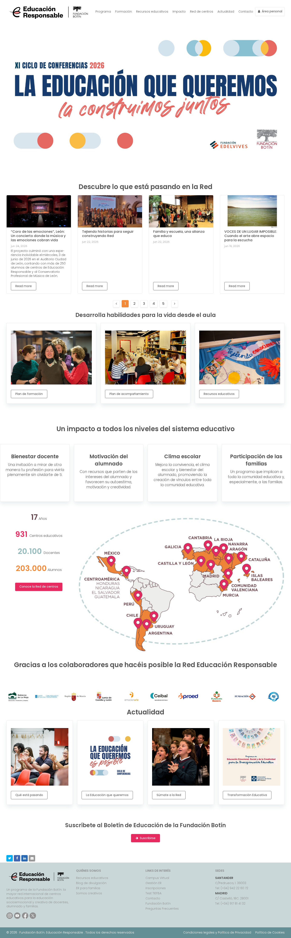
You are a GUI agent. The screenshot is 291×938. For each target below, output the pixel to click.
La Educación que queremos (107, 795)
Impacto (179, 11)
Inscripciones (156, 888)
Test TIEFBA (153, 893)
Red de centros (201, 11)
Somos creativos (89, 893)
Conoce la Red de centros (38, 586)
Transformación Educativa (247, 795)
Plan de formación (29, 394)
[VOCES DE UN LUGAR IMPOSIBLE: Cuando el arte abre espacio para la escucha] (252, 211)
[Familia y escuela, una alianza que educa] (181, 211)
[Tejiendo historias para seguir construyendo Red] (110, 211)
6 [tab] (155, 151)
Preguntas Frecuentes (162, 908)
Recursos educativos (152, 11)
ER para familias (88, 888)
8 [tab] (168, 151)
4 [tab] (142, 151)
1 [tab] (123, 151)
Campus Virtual (157, 878)
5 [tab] (149, 151)
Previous (10, 93)
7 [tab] (161, 151)
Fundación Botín (158, 903)
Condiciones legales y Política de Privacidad (217, 932)
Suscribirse (148, 838)
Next (280, 93)
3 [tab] (136, 151)
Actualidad (226, 11)
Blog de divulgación (91, 883)
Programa (103, 11)
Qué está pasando (29, 795)
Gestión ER (153, 883)
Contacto (245, 11)
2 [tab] (129, 151)
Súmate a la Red (169, 795)
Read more (23, 286)
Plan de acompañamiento (129, 394)
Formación (123, 11)
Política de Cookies (270, 932)
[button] (9, 858)
